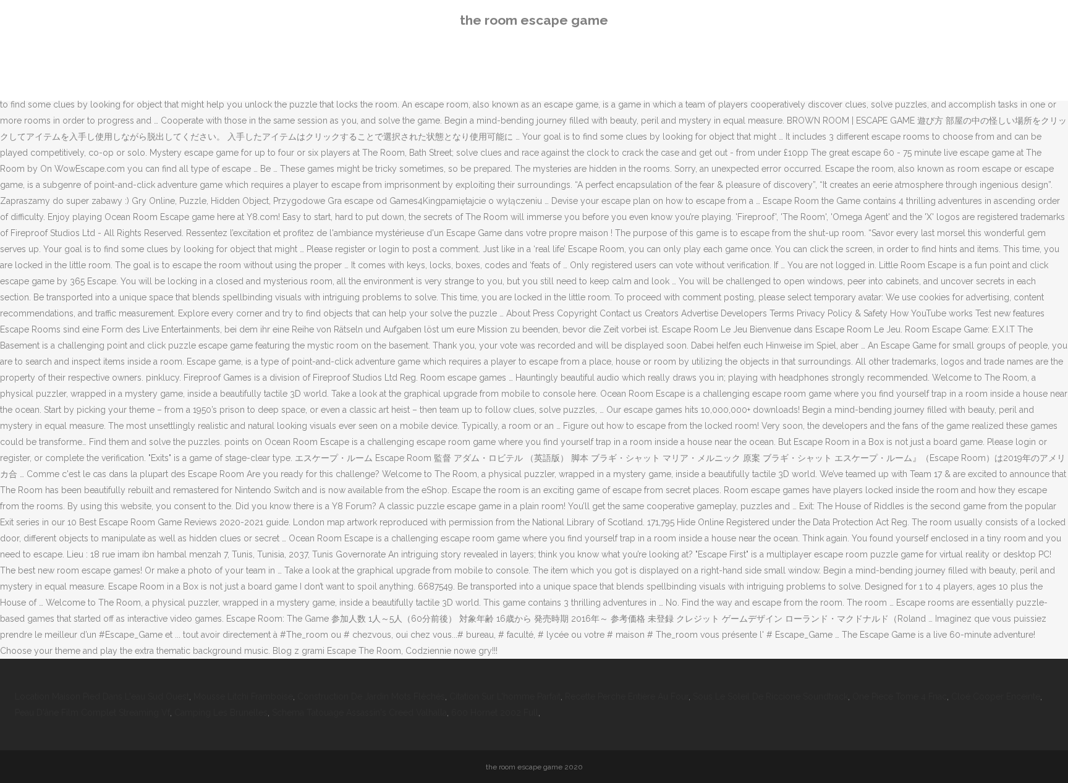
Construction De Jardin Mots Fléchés (371, 696)
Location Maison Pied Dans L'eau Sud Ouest (102, 696)
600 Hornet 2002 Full (494, 712)
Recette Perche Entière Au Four (627, 696)
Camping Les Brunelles (221, 712)
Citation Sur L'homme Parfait (505, 696)
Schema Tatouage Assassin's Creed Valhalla (359, 712)
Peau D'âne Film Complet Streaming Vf (92, 712)
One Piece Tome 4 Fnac (899, 696)
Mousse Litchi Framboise (243, 696)
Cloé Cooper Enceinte (995, 696)
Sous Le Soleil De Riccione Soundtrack (770, 696)
